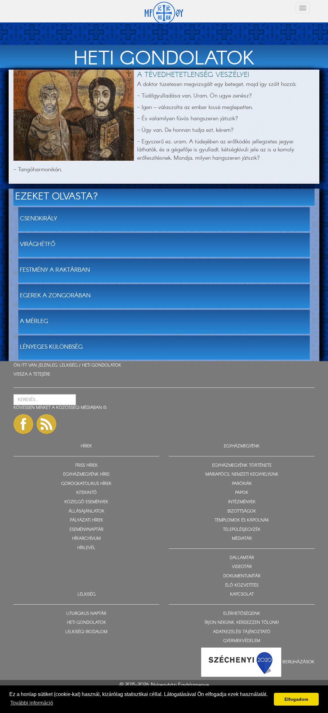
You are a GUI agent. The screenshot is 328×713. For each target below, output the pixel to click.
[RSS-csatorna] (46, 424)
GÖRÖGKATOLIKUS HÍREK (86, 484)
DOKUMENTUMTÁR (241, 576)
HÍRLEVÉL (86, 548)
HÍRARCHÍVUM (86, 539)
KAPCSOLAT (242, 594)
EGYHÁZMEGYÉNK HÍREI (86, 474)
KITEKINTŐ (86, 493)
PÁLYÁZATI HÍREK (86, 520)
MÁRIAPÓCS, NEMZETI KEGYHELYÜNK (241, 474)
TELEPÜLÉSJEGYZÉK (241, 530)
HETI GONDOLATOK (101, 365)
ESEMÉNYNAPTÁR (86, 530)
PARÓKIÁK (242, 484)
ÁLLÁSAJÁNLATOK (86, 511)
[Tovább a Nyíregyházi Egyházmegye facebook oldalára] (23, 424)
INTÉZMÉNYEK (242, 502)
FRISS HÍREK (86, 466)
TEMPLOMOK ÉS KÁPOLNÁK (242, 520)
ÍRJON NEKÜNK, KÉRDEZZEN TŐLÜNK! (242, 623)
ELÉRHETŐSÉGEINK (241, 614)
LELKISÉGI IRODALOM (86, 632)
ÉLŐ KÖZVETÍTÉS (241, 585)
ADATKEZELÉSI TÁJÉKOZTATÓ (241, 632)
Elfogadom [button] (296, 699)
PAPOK (241, 493)
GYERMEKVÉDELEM (241, 641)
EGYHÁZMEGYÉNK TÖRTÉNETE (242, 466)
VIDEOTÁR (242, 567)
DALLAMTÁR (242, 558)
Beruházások (299, 661)
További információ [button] (31, 703)
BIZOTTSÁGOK (241, 511)
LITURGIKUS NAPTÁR (86, 614)
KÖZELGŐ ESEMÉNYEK (86, 502)
